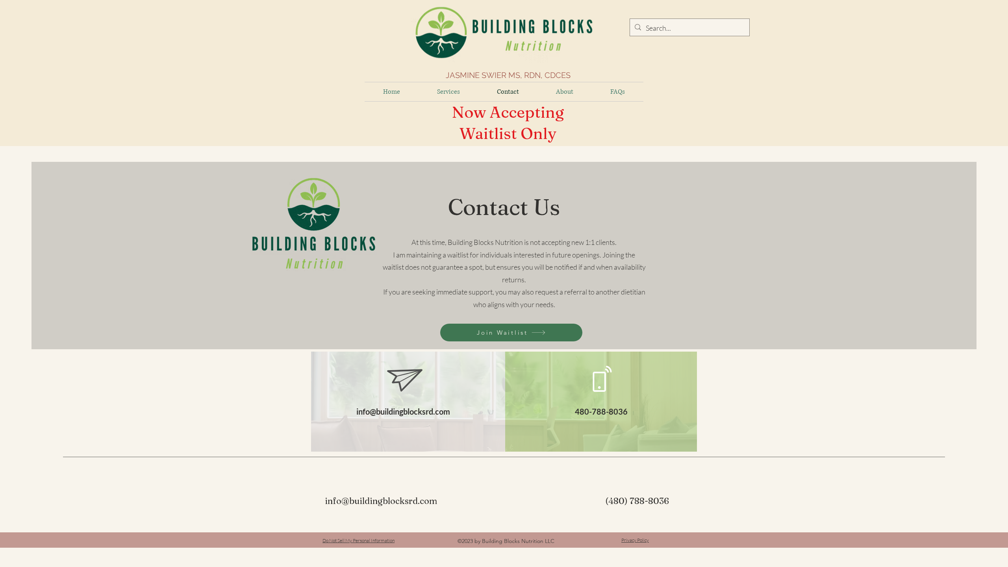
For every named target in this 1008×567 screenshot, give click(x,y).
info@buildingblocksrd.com (403, 411)
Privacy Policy (635, 540)
